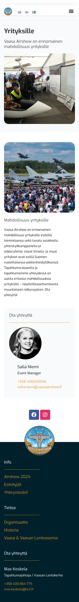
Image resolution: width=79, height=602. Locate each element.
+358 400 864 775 (18, 584)
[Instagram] (45, 415)
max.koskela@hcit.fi (18, 589)
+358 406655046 (32, 381)
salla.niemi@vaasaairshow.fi (39, 387)
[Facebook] (34, 415)
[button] (71, 11)
